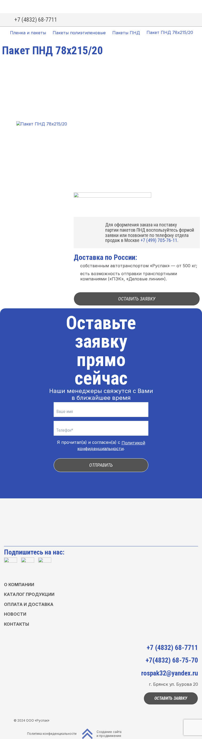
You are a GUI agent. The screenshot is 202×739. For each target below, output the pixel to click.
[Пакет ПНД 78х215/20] (41, 124)
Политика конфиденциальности (52, 734)
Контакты (16, 624)
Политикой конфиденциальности (111, 445)
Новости (15, 614)
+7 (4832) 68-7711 (35, 19)
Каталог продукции (29, 594)
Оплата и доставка (28, 604)
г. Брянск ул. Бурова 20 (173, 684)
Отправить (101, 465)
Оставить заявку (136, 299)
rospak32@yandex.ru (169, 673)
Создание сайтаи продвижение (109, 734)
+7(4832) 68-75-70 (172, 660)
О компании (19, 584)
